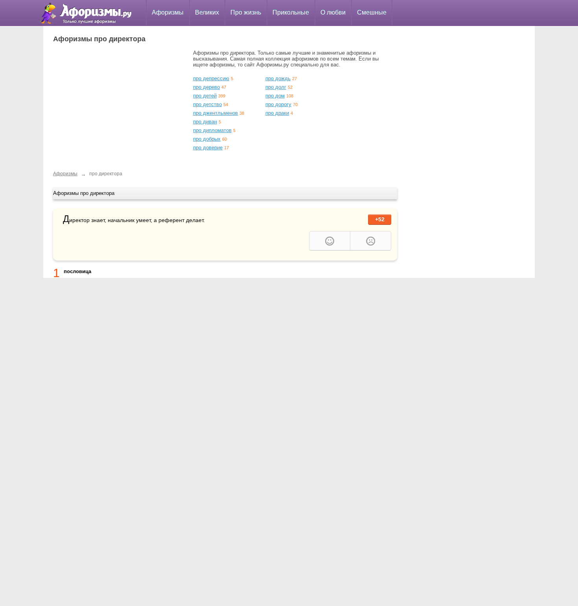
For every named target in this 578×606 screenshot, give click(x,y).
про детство (207, 104)
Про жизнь (245, 12)
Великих (207, 12)
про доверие (208, 148)
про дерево (206, 87)
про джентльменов (215, 113)
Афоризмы (168, 12)
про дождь (278, 78)
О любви (333, 12)
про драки (277, 113)
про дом (275, 96)
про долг (275, 87)
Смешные (372, 12)
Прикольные (290, 12)
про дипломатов (212, 130)
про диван (205, 122)
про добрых (207, 139)
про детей (205, 96)
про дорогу (278, 104)
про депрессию (211, 78)
